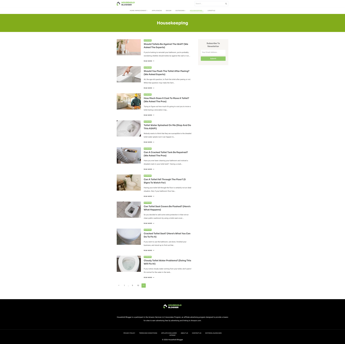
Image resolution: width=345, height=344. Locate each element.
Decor (168, 10)
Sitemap (172, 335)
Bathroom (147, 40)
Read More (149, 61)
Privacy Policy (129, 333)
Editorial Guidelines (213, 333)
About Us (184, 333)
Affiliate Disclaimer (169, 333)
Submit (213, 59)
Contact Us (196, 333)
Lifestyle (211, 10)
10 (138, 285)
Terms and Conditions (148, 333)
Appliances (157, 10)
